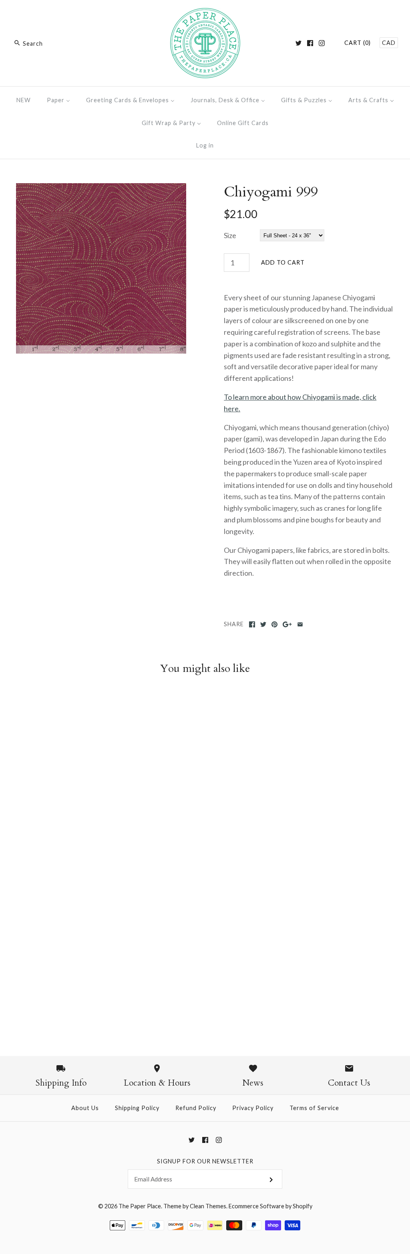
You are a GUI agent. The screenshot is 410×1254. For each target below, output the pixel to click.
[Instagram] (322, 43)
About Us (85, 1107)
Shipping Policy (137, 1107)
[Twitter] (298, 43)
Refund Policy (195, 1107)
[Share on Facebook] (252, 624)
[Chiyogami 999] (101, 188)
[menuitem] (23, 100)
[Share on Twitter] (263, 624)
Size (230, 235)
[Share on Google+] (287, 624)
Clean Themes (208, 1206)
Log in (205, 145)
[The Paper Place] (205, 13)
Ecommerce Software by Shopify (270, 1206)
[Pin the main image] (274, 624)
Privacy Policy (252, 1107)
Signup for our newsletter (205, 1161)
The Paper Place (140, 1206)
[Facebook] (310, 43)
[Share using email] (300, 624)
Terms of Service (314, 1107)
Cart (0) (357, 42)
